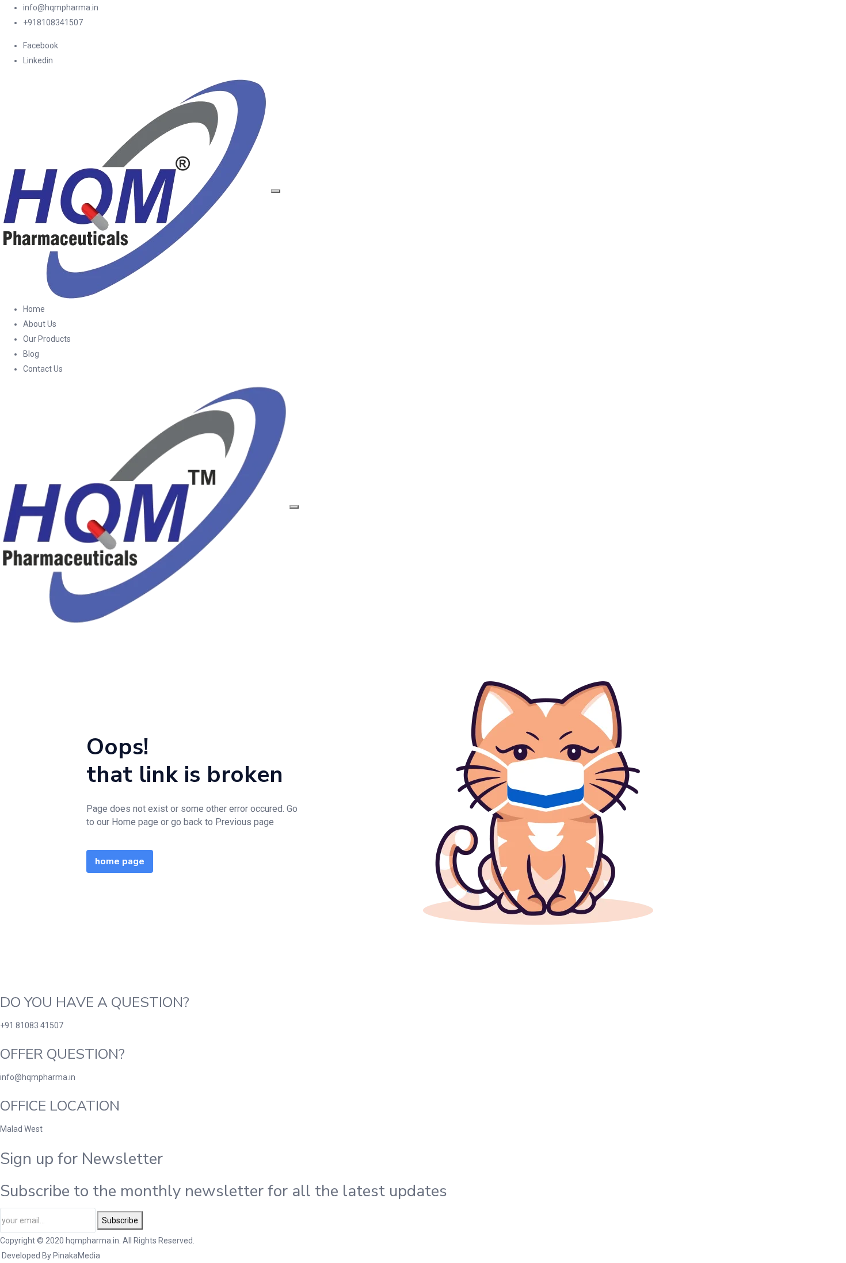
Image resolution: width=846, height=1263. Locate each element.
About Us (39, 324)
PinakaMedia (76, 1255)
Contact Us (43, 368)
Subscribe (120, 1220)
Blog (31, 353)
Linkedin (38, 60)
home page (119, 861)
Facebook (40, 45)
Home (34, 309)
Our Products (47, 339)
